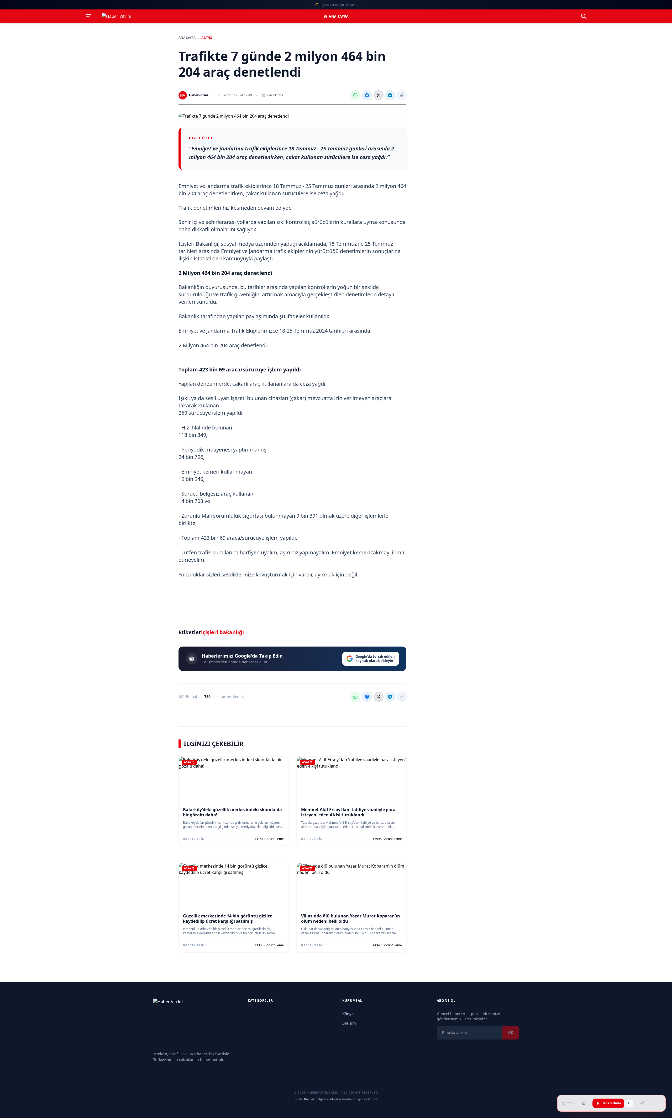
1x (629, 1103)
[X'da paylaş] (378, 95)
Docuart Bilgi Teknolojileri (322, 1099)
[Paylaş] (642, 1103)
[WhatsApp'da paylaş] (355, 95)
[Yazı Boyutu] (583, 1103)
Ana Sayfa (339, 16)
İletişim (349, 1023)
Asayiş (206, 38)
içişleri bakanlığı (222, 632)
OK (510, 1032)
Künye (348, 1013)
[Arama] (584, 16)
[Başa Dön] (656, 1103)
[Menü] (88, 16)
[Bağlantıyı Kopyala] (401, 95)
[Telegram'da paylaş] (390, 95)
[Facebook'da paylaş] (367, 95)
